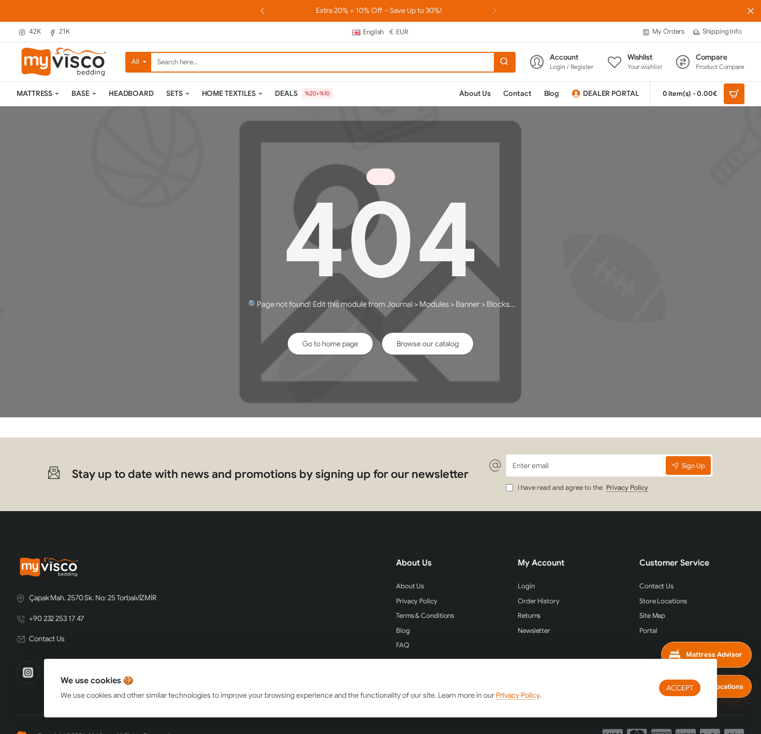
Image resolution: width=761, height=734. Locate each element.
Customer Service (674, 563)
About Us (414, 563)
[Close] (750, 11)
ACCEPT (679, 688)
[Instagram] (28, 672)
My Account (541, 563)
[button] (494, 10)
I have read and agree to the (582, 488)
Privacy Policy (517, 695)
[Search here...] (504, 62)
